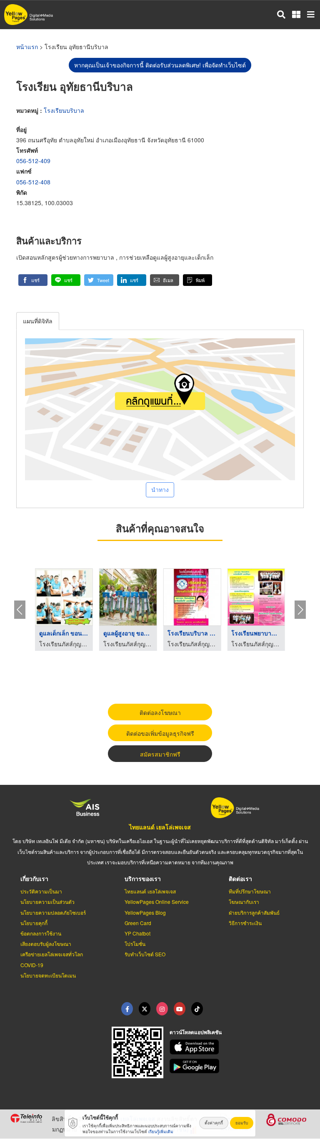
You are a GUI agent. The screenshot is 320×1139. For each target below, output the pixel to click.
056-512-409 (33, 160)
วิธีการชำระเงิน (245, 922)
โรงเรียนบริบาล (64, 110)
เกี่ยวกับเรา (34, 878)
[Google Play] (240, 1066)
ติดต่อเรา (240, 878)
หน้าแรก (27, 46)
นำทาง (160, 489)
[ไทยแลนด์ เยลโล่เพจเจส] (144, 1008)
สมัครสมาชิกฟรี (160, 754)
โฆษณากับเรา (244, 901)
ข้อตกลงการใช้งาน (40, 933)
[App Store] (240, 1047)
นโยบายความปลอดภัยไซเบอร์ (53, 912)
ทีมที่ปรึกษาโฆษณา (250, 891)
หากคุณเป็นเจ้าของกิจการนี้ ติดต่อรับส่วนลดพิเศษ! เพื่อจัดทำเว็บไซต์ (160, 65)
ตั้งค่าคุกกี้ (214, 1123)
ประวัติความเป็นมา (41, 891)
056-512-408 (33, 182)
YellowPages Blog (145, 912)
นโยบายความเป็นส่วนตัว (47, 901)
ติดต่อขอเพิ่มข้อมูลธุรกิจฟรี (160, 733)
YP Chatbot (137, 933)
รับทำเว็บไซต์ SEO (145, 954)
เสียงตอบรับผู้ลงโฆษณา (45, 943)
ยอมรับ (241, 1123)
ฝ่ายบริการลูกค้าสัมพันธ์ (254, 912)
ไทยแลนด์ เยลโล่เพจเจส (160, 827)
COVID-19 (31, 964)
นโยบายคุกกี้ (34, 922)
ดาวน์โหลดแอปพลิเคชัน (196, 1032)
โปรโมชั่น (135, 943)
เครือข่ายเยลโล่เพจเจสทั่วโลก (51, 954)
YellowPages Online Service (157, 901)
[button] (33, 280)
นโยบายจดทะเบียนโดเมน (48, 975)
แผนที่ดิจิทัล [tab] (37, 321)
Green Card (138, 922)
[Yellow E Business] (127, 1008)
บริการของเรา (143, 878)
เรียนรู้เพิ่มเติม (160, 1131)
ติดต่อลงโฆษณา (160, 712)
